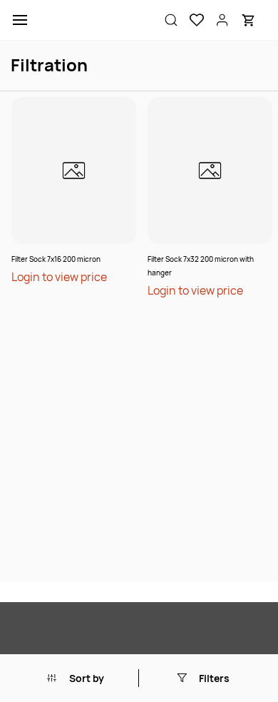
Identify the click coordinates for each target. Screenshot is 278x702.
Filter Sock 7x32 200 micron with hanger (201, 266)
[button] (191, 20)
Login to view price (59, 277)
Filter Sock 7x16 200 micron (56, 259)
